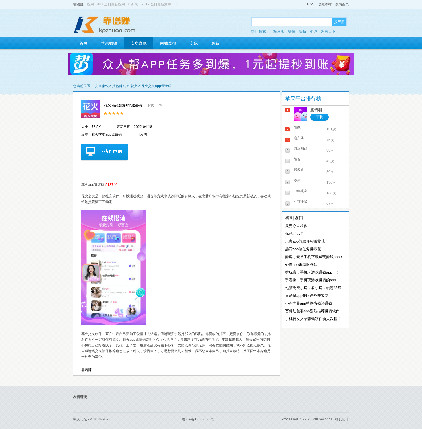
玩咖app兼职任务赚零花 (305, 241)
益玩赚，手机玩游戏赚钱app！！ (312, 272)
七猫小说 (300, 202)
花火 (134, 86)
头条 (302, 31)
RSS (310, 4)
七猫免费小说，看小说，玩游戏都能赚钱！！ (315, 288)
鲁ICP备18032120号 (198, 419)
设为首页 (342, 4)
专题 (194, 43)
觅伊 (297, 180)
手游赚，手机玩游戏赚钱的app (310, 280)
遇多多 (299, 170)
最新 (215, 43)
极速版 (278, 31)
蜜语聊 (316, 109)
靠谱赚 (78, 4)
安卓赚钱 (139, 43)
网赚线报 (168, 43)
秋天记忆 (80, 419)
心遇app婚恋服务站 (301, 264)
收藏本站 (325, 4)
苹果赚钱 (109, 43)
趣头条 (299, 138)
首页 (84, 43)
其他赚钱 (119, 86)
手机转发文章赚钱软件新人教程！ (313, 319)
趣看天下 (328, 31)
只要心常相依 (296, 226)
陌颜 (297, 127)
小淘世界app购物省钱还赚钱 (308, 303)
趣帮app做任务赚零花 (303, 249)
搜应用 (339, 22)
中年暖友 (300, 191)
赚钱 (291, 31)
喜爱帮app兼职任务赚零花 (306, 295)
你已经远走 (294, 233)
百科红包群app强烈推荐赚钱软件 (312, 311)
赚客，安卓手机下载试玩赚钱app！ (314, 257)
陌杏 (297, 159)
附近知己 (300, 149)
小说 (313, 31)
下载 (319, 117)
